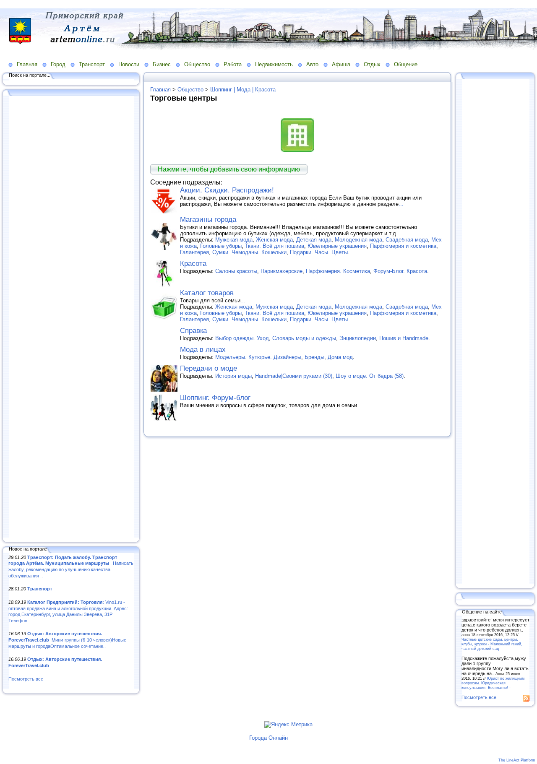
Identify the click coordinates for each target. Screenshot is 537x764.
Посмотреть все (25, 678)
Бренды (314, 357)
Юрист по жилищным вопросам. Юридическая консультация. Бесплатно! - (492, 683)
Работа (233, 64)
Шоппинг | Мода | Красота (243, 89)
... (401, 204)
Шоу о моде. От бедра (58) (370, 376)
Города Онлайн (268, 738)
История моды (233, 376)
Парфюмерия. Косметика (338, 271)
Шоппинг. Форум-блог (215, 398)
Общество (197, 64)
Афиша (341, 64)
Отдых (372, 64)
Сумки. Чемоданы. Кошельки (249, 252)
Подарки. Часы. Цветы (319, 252)
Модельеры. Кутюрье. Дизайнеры (258, 357)
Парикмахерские (281, 271)
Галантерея (194, 252)
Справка (193, 331)
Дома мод (340, 357)
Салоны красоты (236, 271)
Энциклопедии (357, 338)
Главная (27, 64)
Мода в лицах (203, 349)
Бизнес (162, 64)
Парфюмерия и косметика (403, 246)
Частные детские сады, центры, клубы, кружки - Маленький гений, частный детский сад (491, 644)
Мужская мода (234, 239)
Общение (405, 64)
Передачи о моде (208, 368)
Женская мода (274, 239)
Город (58, 64)
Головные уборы (221, 246)
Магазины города (208, 219)
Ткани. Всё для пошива (274, 246)
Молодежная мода (358, 239)
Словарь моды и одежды (304, 338)
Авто (312, 64)
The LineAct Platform (516, 760)
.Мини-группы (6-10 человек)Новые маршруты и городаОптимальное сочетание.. (67, 639)
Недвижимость (274, 64)
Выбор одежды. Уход (242, 338)
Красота (193, 264)
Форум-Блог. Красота (400, 271)
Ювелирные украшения (337, 246)
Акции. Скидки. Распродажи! (227, 190)
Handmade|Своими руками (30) (293, 376)
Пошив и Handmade (403, 338)
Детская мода (313, 239)
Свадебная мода (407, 239)
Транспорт (92, 64)
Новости (128, 64)
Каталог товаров (207, 293)
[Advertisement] (71, 317)
